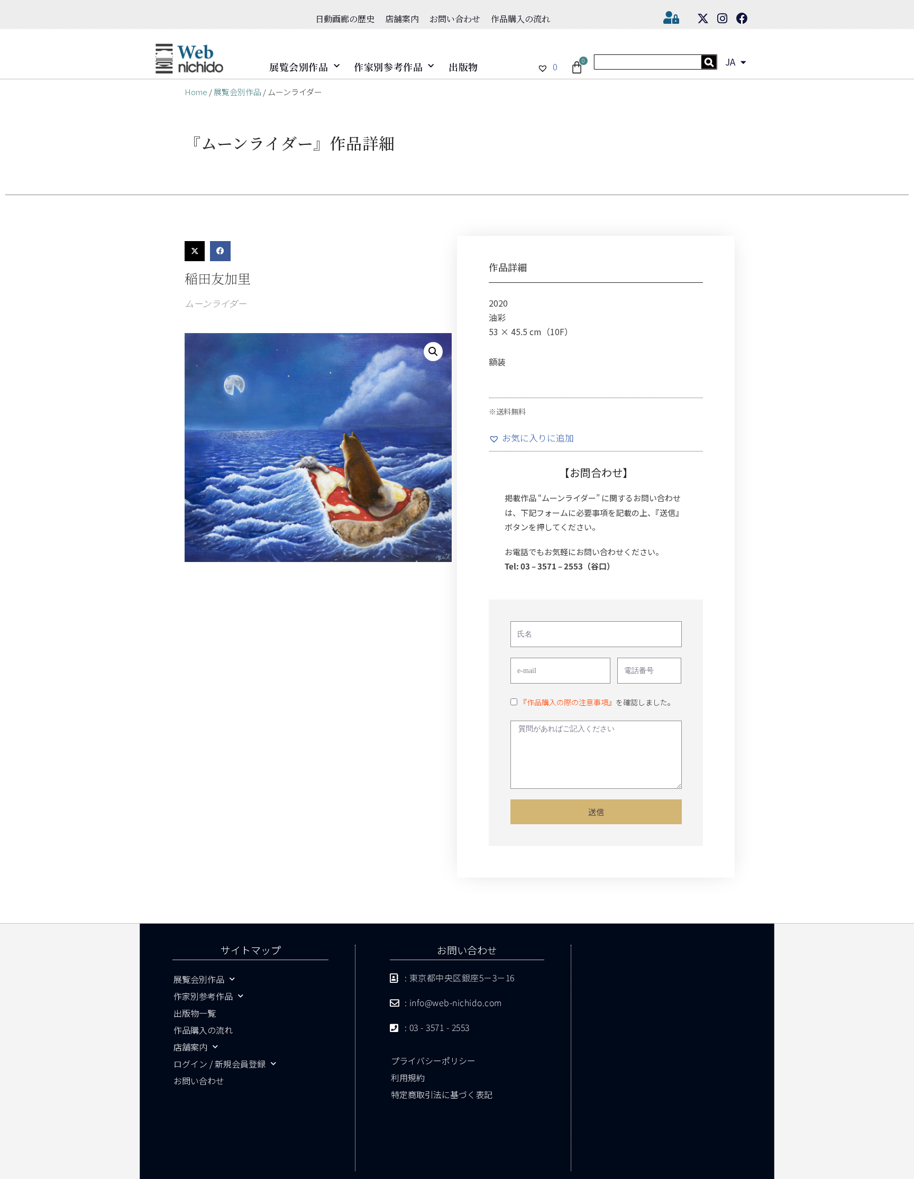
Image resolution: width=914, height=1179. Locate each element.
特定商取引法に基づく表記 (441, 1094)
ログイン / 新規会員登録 (219, 1063)
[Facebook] (742, 18)
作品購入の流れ (520, 19)
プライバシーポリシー (433, 1060)
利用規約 (408, 1077)
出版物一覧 (194, 1013)
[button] (195, 251)
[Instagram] (722, 18)
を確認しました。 (597, 702)
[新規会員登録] (655, 65)
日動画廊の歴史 (344, 19)
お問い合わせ (454, 19)
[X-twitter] (703, 18)
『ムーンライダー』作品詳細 (290, 142)
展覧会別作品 (298, 66)
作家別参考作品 (388, 66)
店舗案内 (402, 19)
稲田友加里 (218, 278)
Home (196, 91)
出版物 (463, 66)
